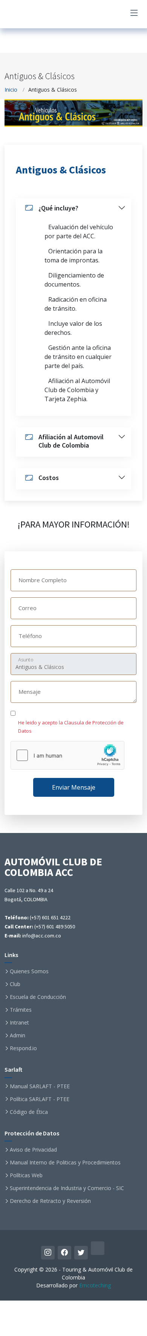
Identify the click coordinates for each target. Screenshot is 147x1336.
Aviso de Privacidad (33, 1149)
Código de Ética (29, 1112)
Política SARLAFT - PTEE (39, 1099)
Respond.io (23, 1048)
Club (15, 984)
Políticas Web (26, 1175)
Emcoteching (95, 1285)
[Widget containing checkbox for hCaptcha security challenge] (67, 755)
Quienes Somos (29, 971)
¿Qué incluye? (58, 208)
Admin (17, 1035)
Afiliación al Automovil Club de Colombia (71, 441)
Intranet (19, 1022)
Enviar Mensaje (73, 787)
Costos (48, 477)
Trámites (21, 1009)
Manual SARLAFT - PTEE (40, 1086)
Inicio (11, 89)
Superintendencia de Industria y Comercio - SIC (67, 1188)
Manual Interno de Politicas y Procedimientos (65, 1162)
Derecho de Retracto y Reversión (50, 1201)
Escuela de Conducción (38, 997)
